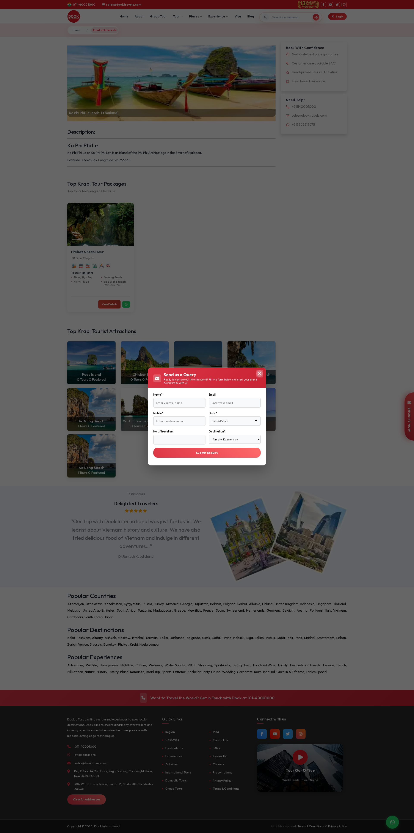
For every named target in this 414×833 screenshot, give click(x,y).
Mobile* (158, 413)
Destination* (217, 431)
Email (212, 394)
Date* (213, 413)
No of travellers (163, 431)
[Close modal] (259, 373)
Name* (157, 394)
